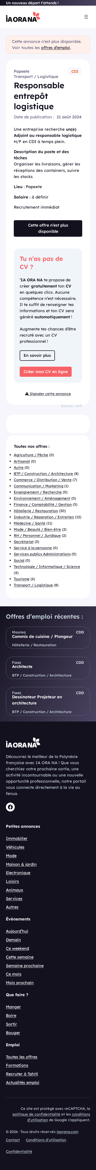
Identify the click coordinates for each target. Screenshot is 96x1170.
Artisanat (22, 461)
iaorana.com (67, 1131)
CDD (80, 632)
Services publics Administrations (42, 554)
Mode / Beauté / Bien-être (37, 529)
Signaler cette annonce (50, 393)
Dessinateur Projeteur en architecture (37, 699)
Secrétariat (24, 541)
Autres (12, 906)
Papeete (21, 71)
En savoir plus (37, 355)
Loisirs (12, 881)
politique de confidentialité (36, 1114)
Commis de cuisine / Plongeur (42, 636)
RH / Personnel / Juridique (37, 535)
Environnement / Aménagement (42, 498)
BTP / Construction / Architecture (43, 473)
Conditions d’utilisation (46, 1139)
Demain (13, 939)
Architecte (22, 666)
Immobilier (17, 838)
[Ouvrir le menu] (86, 17)
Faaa (16, 662)
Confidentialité (19, 1151)
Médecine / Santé (29, 523)
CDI (74, 71)
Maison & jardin (21, 864)
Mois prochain (20, 982)
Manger (13, 1006)
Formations (17, 1065)
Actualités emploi (22, 1082)
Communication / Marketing (38, 486)
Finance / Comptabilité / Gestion (43, 504)
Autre (19, 467)
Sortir (11, 1024)
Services (14, 898)
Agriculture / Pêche (31, 454)
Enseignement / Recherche (38, 492)
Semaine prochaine (25, 965)
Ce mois (13, 974)
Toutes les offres (21, 1056)
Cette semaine (19, 956)
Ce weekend (17, 948)
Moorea (19, 632)
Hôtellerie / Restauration (36, 510)
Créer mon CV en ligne (46, 371)
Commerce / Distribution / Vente (43, 479)
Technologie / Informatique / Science (47, 566)
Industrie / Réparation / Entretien (44, 517)
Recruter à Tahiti (22, 1073)
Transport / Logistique (36, 76)
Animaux (14, 889)
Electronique (18, 872)
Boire (11, 1015)
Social (19, 560)
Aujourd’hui (17, 931)
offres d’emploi (55, 47)
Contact (13, 1139)
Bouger (13, 1032)
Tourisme (22, 578)
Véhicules (15, 847)
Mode (11, 855)
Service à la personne (33, 547)
